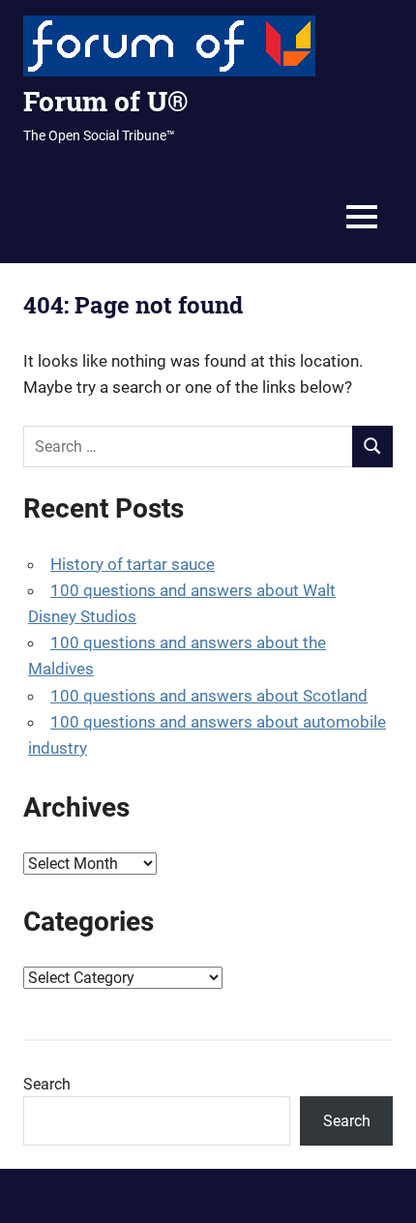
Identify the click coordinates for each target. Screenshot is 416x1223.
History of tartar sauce (132, 564)
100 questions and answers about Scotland (209, 695)
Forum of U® (105, 101)
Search (47, 1084)
